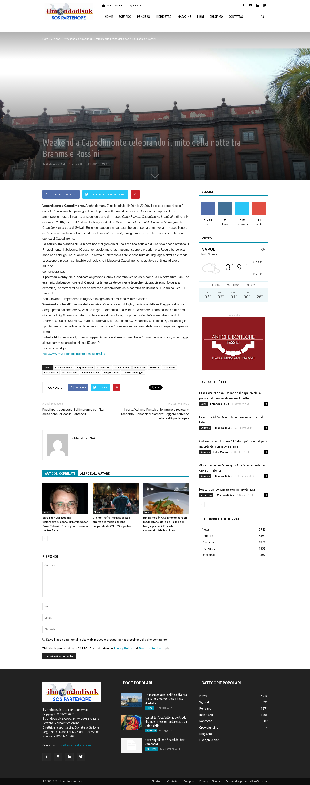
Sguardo (125, 17)
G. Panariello (122, 367)
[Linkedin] (257, 5)
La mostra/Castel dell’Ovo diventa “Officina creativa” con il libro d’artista (166, 699)
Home (109, 17)
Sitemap (217, 781)
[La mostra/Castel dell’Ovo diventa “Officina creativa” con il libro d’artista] (131, 700)
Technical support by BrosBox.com (247, 781)
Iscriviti (259, 203)
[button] (262, 17)
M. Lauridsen (69, 372)
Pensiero (143, 17)
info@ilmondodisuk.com (74, 745)
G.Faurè (154, 367)
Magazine (184, 17)
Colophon (189, 781)
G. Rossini (140, 367)
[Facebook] (243, 5)
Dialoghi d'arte (209, 740)
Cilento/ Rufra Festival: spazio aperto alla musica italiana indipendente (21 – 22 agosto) (112, 522)
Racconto (208, 555)
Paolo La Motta (90, 372)
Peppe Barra (111, 372)
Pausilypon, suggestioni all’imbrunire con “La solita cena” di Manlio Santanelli (73, 412)
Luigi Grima (51, 372)
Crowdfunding (208, 727)
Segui (225, 203)
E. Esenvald (103, 367)
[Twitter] (264, 5)
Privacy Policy (123, 648)
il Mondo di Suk (56, 163)
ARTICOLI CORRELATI (60, 473)
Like (207, 203)
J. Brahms (169, 367)
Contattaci (236, 17)
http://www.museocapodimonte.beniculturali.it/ (73, 353)
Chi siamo (216, 17)
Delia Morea (220, 451)
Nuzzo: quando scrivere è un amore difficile (227, 489)
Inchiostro (163, 17)
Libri (200, 17)
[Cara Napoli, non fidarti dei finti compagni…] (131, 745)
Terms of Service (150, 648)
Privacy (203, 781)
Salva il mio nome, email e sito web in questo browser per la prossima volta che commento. (107, 639)
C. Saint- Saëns (64, 367)
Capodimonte (85, 367)
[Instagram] (250, 5)
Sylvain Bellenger (133, 372)
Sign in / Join (136, 5)
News (46, 132)
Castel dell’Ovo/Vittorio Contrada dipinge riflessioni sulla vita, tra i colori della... (166, 721)
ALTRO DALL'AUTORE (95, 473)
